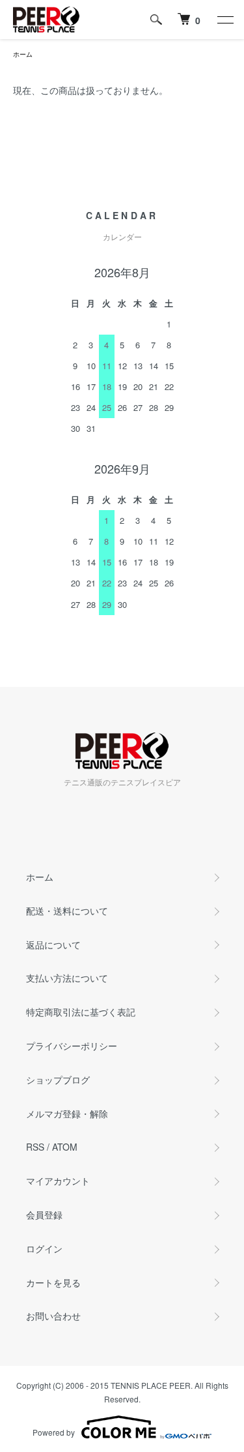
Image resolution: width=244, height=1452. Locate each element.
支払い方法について (67, 977)
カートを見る (53, 1282)
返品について (53, 944)
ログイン (44, 1248)
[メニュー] (224, 19)
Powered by (54, 1432)
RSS (35, 1146)
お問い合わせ (53, 1315)
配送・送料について (67, 910)
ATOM (64, 1146)
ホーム (23, 54)
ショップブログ (58, 1079)
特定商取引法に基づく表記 (80, 1011)
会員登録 (44, 1214)
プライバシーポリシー (71, 1045)
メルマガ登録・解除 (67, 1113)
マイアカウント (58, 1180)
